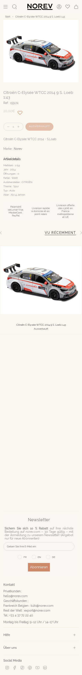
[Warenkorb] (76, 7)
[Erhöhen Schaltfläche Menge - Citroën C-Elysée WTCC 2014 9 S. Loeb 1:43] (19, 127)
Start (7, 16)
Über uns (10, 647)
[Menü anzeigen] (5, 7)
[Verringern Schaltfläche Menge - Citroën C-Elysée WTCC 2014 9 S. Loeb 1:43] (7, 127)
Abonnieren (39, 567)
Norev (18, 148)
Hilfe (6, 635)
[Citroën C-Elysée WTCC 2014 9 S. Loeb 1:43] (41, 280)
